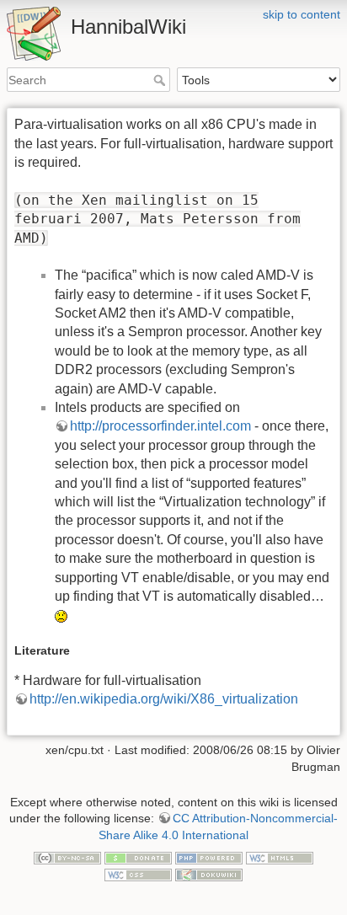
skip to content (301, 14)
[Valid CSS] (138, 873)
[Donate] (138, 857)
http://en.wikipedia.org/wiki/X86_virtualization (163, 699)
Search (161, 80)
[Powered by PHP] (209, 857)
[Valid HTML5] (279, 857)
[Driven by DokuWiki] (209, 873)
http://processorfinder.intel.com (160, 426)
